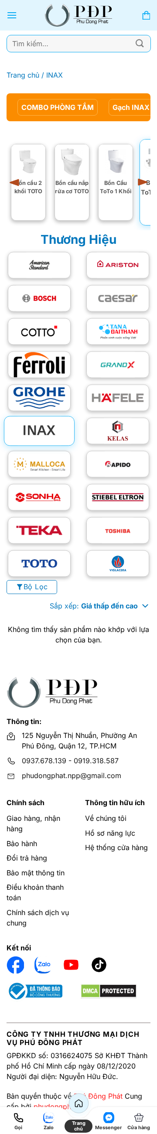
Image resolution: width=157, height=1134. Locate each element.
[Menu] (12, 15)
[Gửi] (140, 43)
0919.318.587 (96, 760)
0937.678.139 (44, 760)
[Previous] (17, 182)
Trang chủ (23, 75)
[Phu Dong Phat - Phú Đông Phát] (78, 15)
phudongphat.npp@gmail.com (71, 775)
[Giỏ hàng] (146, 15)
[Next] (139, 182)
